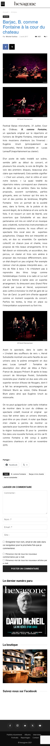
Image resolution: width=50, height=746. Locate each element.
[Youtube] (40, 725)
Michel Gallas (11, 36)
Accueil (5, 12)
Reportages (25, 737)
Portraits (14, 737)
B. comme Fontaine (18, 474)
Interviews (37, 734)
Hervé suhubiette (10, 477)
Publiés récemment (14, 734)
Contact (36, 737)
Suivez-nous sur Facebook (20, 691)
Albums (28, 734)
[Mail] (25, 725)
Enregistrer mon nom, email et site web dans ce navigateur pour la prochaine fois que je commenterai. (24, 545)
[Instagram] (17, 725)
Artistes (14, 12)
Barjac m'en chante (36, 474)
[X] (12, 47)
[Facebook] (5, 47)
